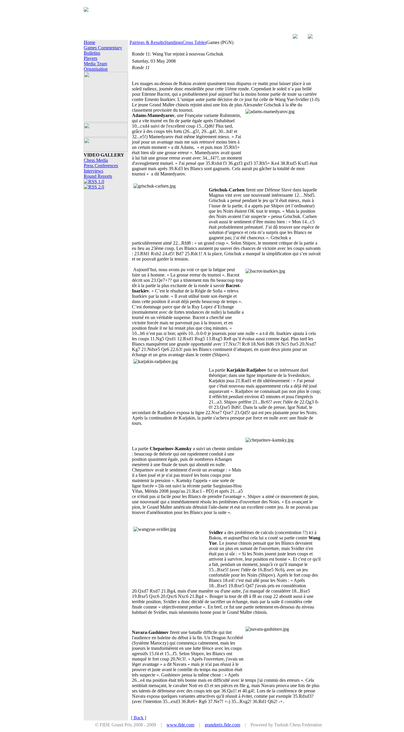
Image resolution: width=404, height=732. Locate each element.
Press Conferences (101, 165)
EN (300, 35)
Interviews (93, 170)
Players (90, 58)
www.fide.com (180, 724)
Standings (173, 42)
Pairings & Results (147, 42)
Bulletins (92, 53)
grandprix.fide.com (222, 724)
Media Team (95, 63)
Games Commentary (103, 47)
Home (89, 42)
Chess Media (96, 160)
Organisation (96, 68)
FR (315, 35)
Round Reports (98, 176)
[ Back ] (138, 717)
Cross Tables (194, 42)
